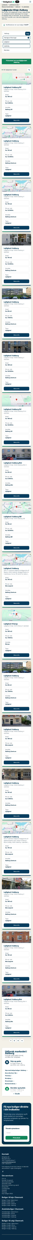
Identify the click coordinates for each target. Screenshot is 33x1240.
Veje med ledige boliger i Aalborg (15, 1070)
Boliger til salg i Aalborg (9, 1228)
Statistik (4, 1190)
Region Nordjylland (8, 6)
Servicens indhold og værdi (10, 1185)
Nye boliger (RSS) (7, 1193)
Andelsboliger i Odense (9, 1215)
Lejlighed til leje (14, 4)
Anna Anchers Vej (10, 1073)
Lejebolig (4, 4)
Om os (4, 1178)
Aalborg (17, 6)
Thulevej (8, 1075)
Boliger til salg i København (10, 1223)
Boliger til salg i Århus (8, 1225)
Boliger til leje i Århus (8, 1202)
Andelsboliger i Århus (8, 1213)
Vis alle (17, 1093)
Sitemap (4, 1192)
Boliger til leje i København (10, 1200)
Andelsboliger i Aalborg (9, 1217)
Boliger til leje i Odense (9, 1203)
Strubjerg (8, 1078)
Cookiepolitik (6, 1188)
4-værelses (25, 6)
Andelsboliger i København (10, 1212)
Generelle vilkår (6, 1183)
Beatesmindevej (10, 1083)
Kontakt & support (7, 1180)
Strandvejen (9, 1081)
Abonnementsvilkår (8, 1182)
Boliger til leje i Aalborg (9, 1205)
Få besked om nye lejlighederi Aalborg (16, 61)
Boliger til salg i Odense (9, 1227)
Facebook (3, 1171)
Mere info (16, 120)
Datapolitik (5, 1187)
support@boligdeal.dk (9, 1162)
